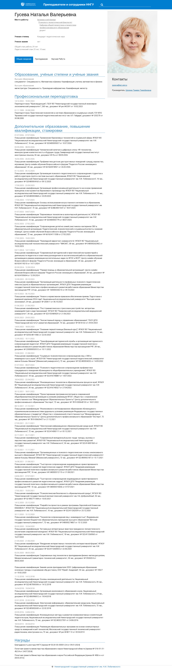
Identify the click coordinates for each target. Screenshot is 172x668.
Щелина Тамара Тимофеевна (138, 90)
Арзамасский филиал (46, 20)
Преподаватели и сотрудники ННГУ (68, 4)
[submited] (102, 4)
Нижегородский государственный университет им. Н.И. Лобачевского (87, 666)
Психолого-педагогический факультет (55, 22)
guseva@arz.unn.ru (119, 85)
